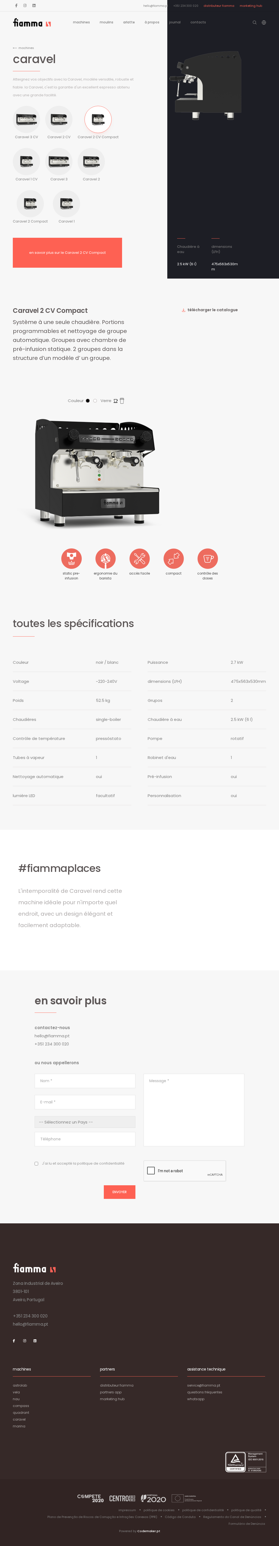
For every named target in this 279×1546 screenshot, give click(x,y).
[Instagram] (24, 5)
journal (175, 22)
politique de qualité (246, 1510)
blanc (95, 401)
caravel (19, 1419)
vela (16, 1392)
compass (21, 1405)
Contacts (198, 22)
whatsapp (195, 1399)
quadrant (21, 1412)
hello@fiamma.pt (155, 6)
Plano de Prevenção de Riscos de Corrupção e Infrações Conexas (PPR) (102, 1517)
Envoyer (120, 1192)
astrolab (20, 1385)
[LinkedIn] (33, 5)
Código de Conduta (180, 1517)
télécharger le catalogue (212, 310)
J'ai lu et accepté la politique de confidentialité (83, 1163)
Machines (81, 22)
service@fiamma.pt (203, 1385)
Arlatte (129, 22)
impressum (127, 1510)
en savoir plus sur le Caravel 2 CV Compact (67, 252)
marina (19, 1426)
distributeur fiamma (219, 6)
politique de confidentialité (203, 1510)
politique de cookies (159, 1510)
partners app (111, 1392)
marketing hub (251, 6)
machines (26, 48)
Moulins (106, 22)
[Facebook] (16, 5)
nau (16, 1399)
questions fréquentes (204, 1392)
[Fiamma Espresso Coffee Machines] (32, 22)
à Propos (152, 22)
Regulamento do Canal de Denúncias (232, 1517)
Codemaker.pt (148, 1531)
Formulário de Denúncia (247, 1524)
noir (88, 401)
